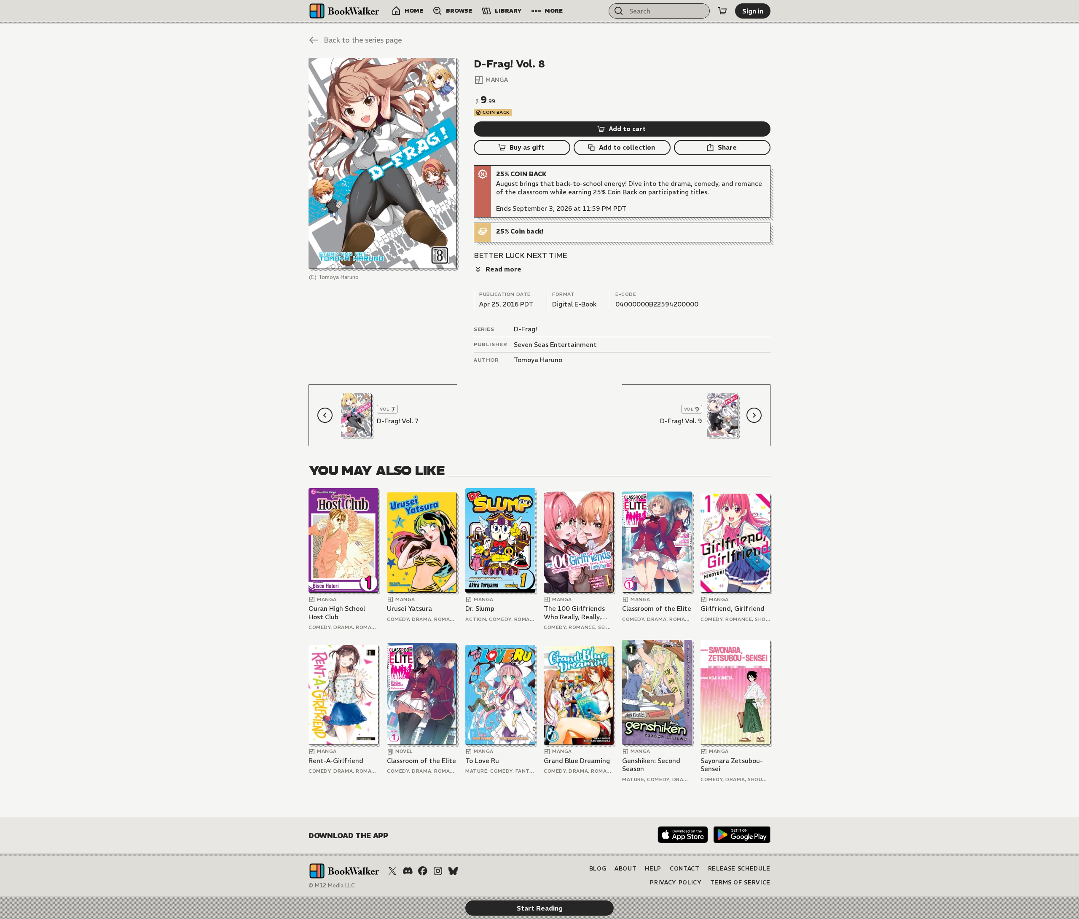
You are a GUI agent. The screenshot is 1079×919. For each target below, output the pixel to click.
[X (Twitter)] (392, 871)
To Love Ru (482, 761)
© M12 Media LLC (332, 885)
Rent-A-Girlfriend (336, 761)
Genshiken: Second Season (651, 765)
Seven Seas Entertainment (555, 345)
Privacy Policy (675, 882)
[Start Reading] (383, 163)
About (625, 868)
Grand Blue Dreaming (577, 761)
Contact (685, 868)
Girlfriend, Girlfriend (733, 609)
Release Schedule (739, 868)
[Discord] (408, 871)
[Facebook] (423, 871)
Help (653, 868)
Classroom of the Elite (656, 609)
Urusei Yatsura (409, 609)
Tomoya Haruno (538, 360)
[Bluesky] (453, 871)
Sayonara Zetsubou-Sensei (732, 765)
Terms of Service (740, 882)
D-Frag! (525, 329)
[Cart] (722, 11)
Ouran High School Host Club (337, 613)
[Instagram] (438, 871)
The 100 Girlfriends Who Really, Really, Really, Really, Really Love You (574, 613)
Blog (598, 868)
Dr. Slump (479, 609)
